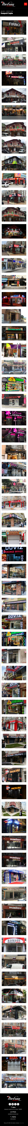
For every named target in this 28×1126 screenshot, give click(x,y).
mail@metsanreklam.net (13, 1114)
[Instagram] (10, 1104)
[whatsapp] (18, 1104)
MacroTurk (22, 1123)
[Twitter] (12, 1104)
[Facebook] (15, 1104)
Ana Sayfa (3, 11)
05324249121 (13, 1119)
